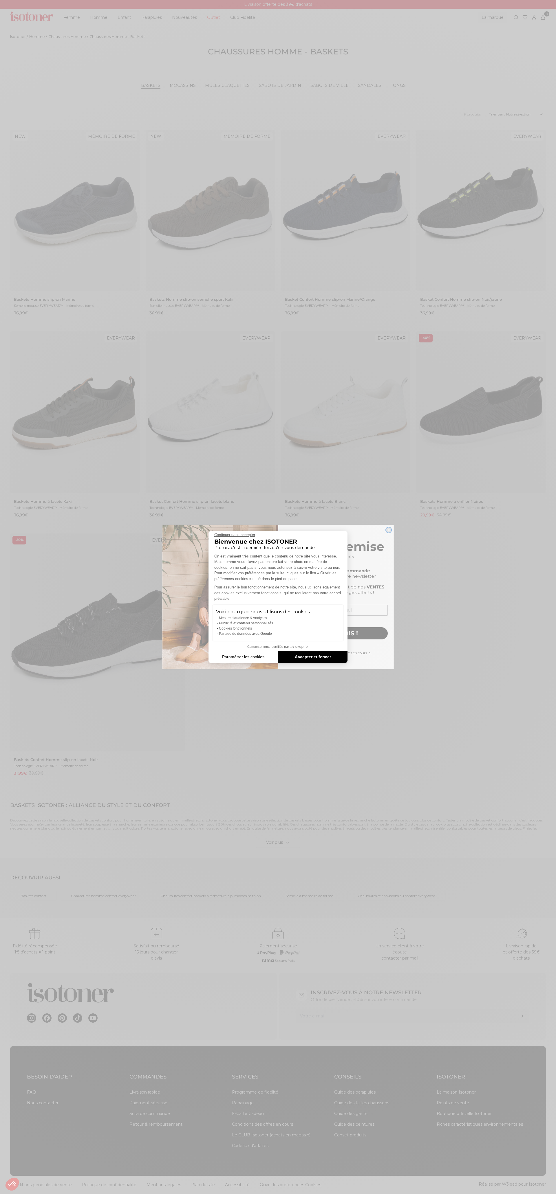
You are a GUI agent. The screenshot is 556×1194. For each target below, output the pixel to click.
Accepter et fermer (313, 656)
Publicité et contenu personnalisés (246, 623)
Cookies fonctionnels (235, 628)
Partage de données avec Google (245, 634)
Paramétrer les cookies (243, 656)
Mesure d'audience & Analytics (243, 618)
